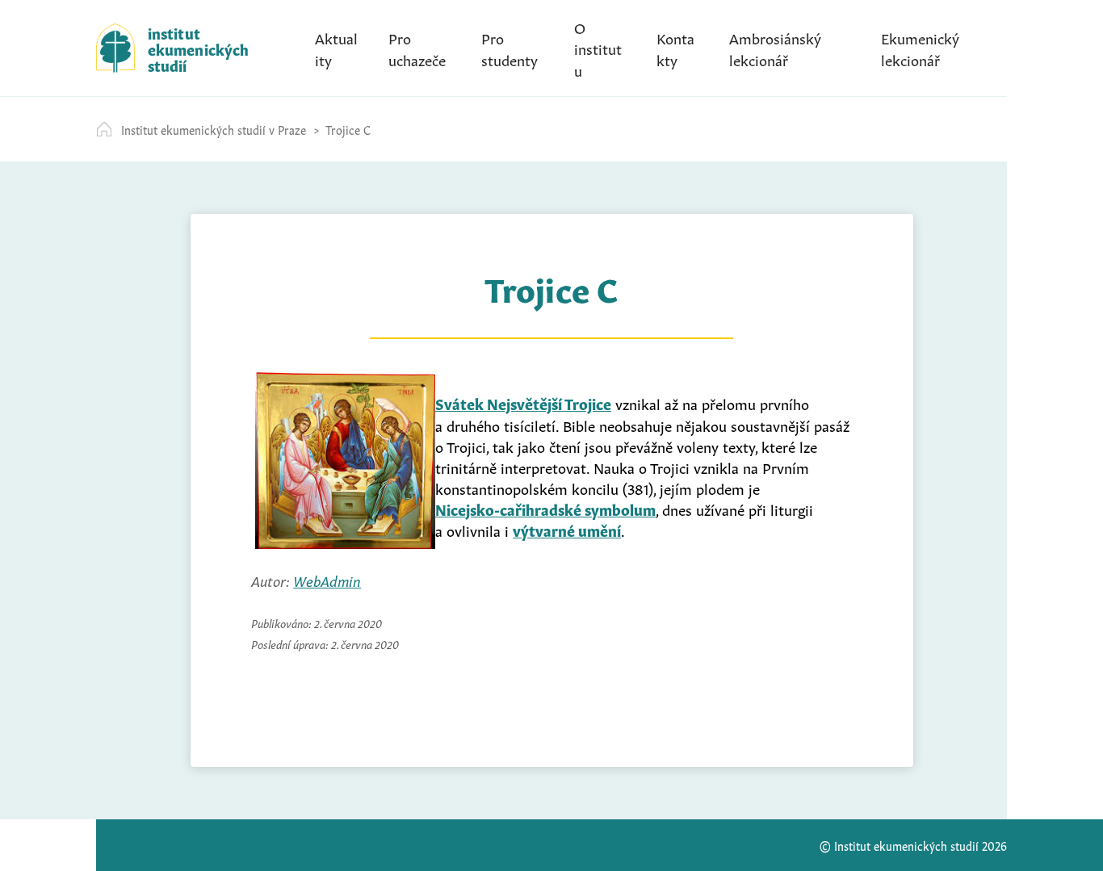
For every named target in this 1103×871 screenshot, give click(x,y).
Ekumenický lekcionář (920, 48)
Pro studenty (509, 48)
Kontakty (675, 48)
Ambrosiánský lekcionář (775, 48)
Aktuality (336, 48)
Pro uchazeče (417, 48)
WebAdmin (327, 579)
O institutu (598, 47)
